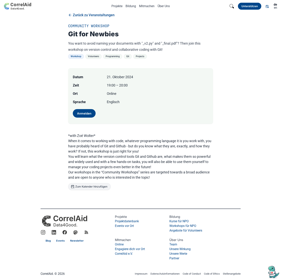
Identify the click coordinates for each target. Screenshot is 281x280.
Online (119, 244)
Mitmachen (147, 6)
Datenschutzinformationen (165, 274)
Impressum (141, 274)
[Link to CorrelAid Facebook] (64, 232)
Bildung (131, 6)
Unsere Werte (178, 253)
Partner (174, 258)
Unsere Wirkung (180, 249)
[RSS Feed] (86, 232)
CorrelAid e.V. (124, 253)
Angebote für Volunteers (185, 230)
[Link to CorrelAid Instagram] (43, 232)
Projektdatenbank (127, 221)
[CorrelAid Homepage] (65, 221)
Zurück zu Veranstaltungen (94, 15)
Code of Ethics (212, 274)
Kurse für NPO (179, 221)
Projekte (116, 6)
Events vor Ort (124, 226)
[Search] (232, 6)
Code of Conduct (192, 274)
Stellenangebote (232, 274)
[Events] (267, 6)
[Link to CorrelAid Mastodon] (75, 232)
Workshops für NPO (182, 226)
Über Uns (164, 6)
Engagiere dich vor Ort (130, 249)
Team (173, 244)
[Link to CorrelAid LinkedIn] (54, 232)
